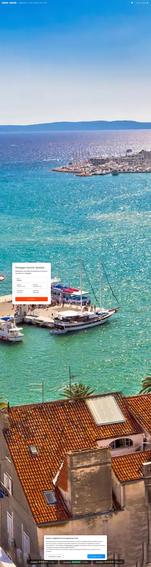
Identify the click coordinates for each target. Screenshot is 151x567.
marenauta (9, 2)
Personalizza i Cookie (54, 556)
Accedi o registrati (141, 3)
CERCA (32, 299)
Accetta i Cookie (96, 556)
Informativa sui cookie (72, 545)
